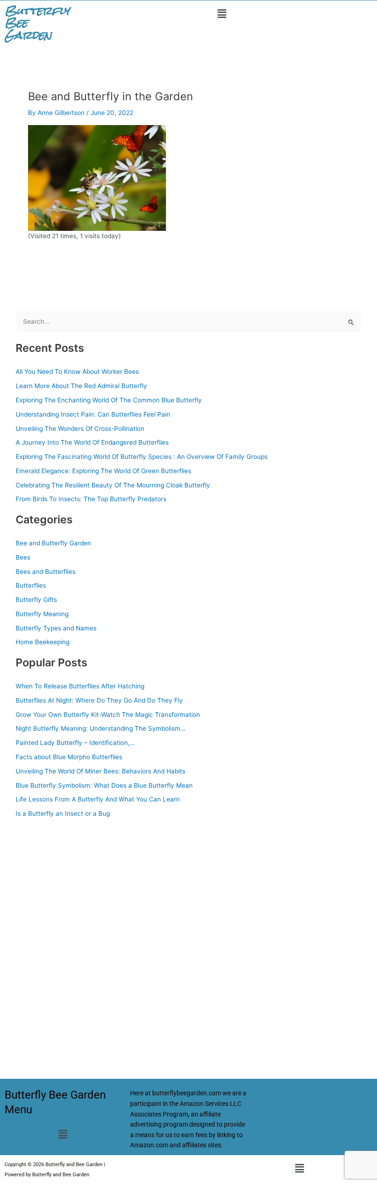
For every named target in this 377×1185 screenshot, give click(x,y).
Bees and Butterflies (45, 571)
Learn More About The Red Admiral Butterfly (81, 385)
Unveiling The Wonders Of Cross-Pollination (80, 428)
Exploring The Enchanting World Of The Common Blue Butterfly (109, 400)
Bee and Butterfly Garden (53, 543)
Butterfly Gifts (36, 599)
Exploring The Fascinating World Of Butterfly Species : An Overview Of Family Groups (142, 456)
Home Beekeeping (42, 642)
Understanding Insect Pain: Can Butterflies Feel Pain (93, 414)
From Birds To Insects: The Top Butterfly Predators (91, 499)
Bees (23, 557)
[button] (221, 13)
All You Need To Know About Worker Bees (77, 371)
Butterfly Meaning (42, 614)
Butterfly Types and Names (56, 628)
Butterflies (31, 585)
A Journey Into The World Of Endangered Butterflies (92, 442)
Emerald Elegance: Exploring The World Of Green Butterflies (103, 471)
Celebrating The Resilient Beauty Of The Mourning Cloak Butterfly (113, 485)
